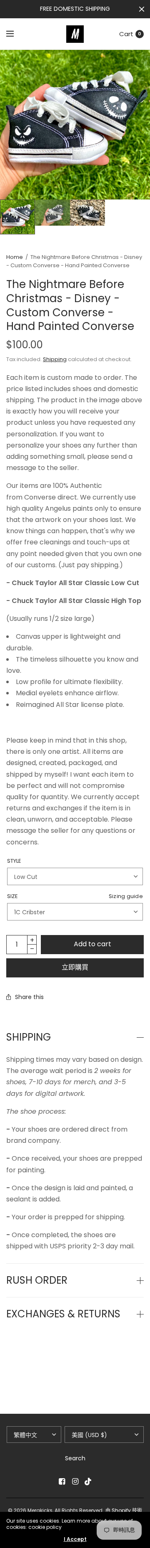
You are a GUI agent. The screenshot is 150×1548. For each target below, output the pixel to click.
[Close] (141, 9)
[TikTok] (88, 1481)
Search (75, 1458)
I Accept (75, 1539)
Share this (29, 997)
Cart (126, 34)
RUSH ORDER (37, 1280)
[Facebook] (61, 1481)
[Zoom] (75, 124)
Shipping (55, 359)
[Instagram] (75, 1481)
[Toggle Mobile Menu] (15, 34)
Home (14, 257)
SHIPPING (28, 1037)
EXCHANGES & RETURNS (63, 1314)
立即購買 (75, 967)
